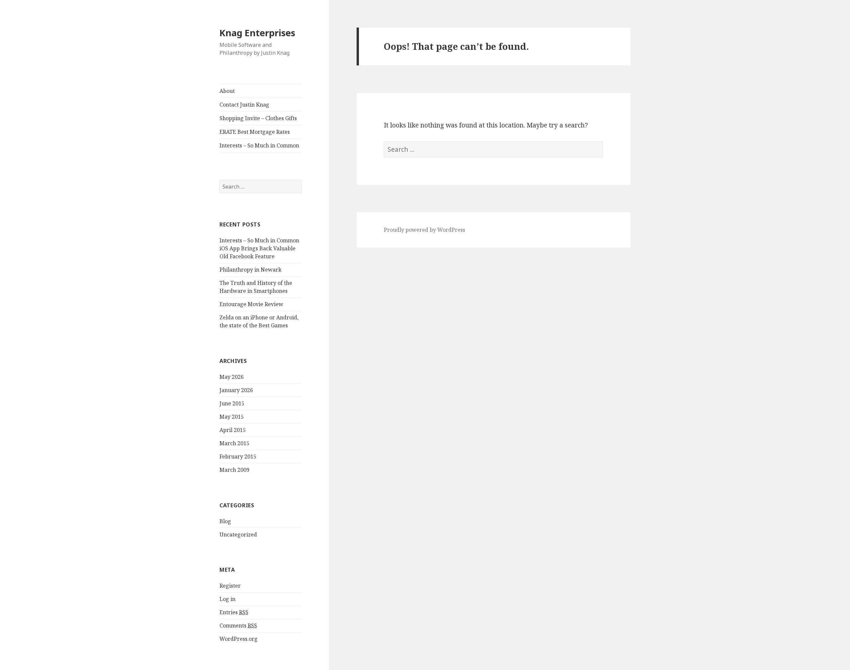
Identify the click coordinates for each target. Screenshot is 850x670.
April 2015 (232, 430)
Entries (233, 612)
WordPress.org (238, 638)
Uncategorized (238, 534)
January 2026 (236, 390)
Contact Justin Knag (244, 104)
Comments (238, 625)
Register (230, 585)
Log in (227, 599)
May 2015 (231, 416)
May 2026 (231, 376)
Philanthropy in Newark (250, 269)
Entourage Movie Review (251, 304)
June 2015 (231, 403)
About (227, 91)
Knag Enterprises (257, 33)
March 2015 (234, 443)
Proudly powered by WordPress (424, 229)
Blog (225, 521)
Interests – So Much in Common (259, 145)
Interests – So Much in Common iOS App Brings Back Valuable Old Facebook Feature (259, 248)
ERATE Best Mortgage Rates (254, 131)
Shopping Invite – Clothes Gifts (258, 118)
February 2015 (237, 456)
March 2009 (234, 469)
